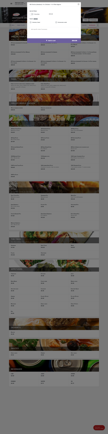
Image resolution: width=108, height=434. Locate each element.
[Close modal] (79, 4)
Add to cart (62, 40)
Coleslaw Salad (36, 22)
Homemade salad (62, 22)
